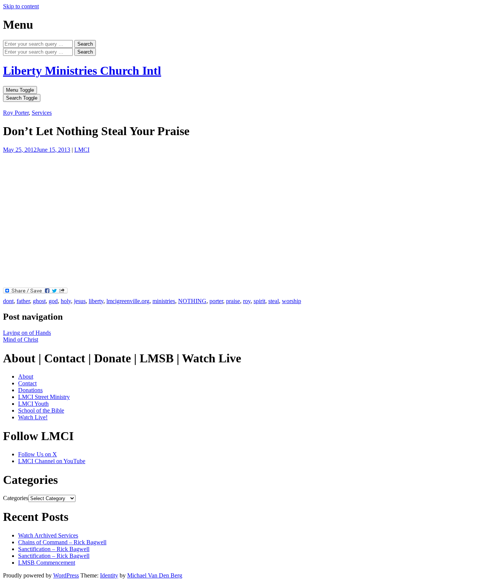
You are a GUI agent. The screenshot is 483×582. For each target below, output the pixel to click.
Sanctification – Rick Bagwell (53, 549)
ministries (163, 301)
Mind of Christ (20, 339)
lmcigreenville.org (127, 301)
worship (291, 301)
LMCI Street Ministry (44, 397)
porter (216, 301)
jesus (80, 301)
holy (66, 301)
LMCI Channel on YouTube (51, 461)
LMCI (81, 149)
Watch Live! (33, 417)
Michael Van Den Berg (154, 575)
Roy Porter (16, 112)
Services (42, 112)
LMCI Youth (33, 403)
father (23, 301)
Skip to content (21, 6)
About (25, 376)
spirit (259, 301)
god (53, 301)
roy (247, 301)
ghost (39, 301)
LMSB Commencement (46, 562)
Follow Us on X (37, 454)
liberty (96, 301)
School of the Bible (41, 410)
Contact (27, 383)
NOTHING (192, 301)
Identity (109, 575)
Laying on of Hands (27, 332)
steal (273, 301)
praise (233, 301)
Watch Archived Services (48, 535)
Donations (30, 390)
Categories (15, 498)
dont (8, 301)
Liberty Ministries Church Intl (82, 70)
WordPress (66, 575)
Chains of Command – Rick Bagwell (62, 542)
